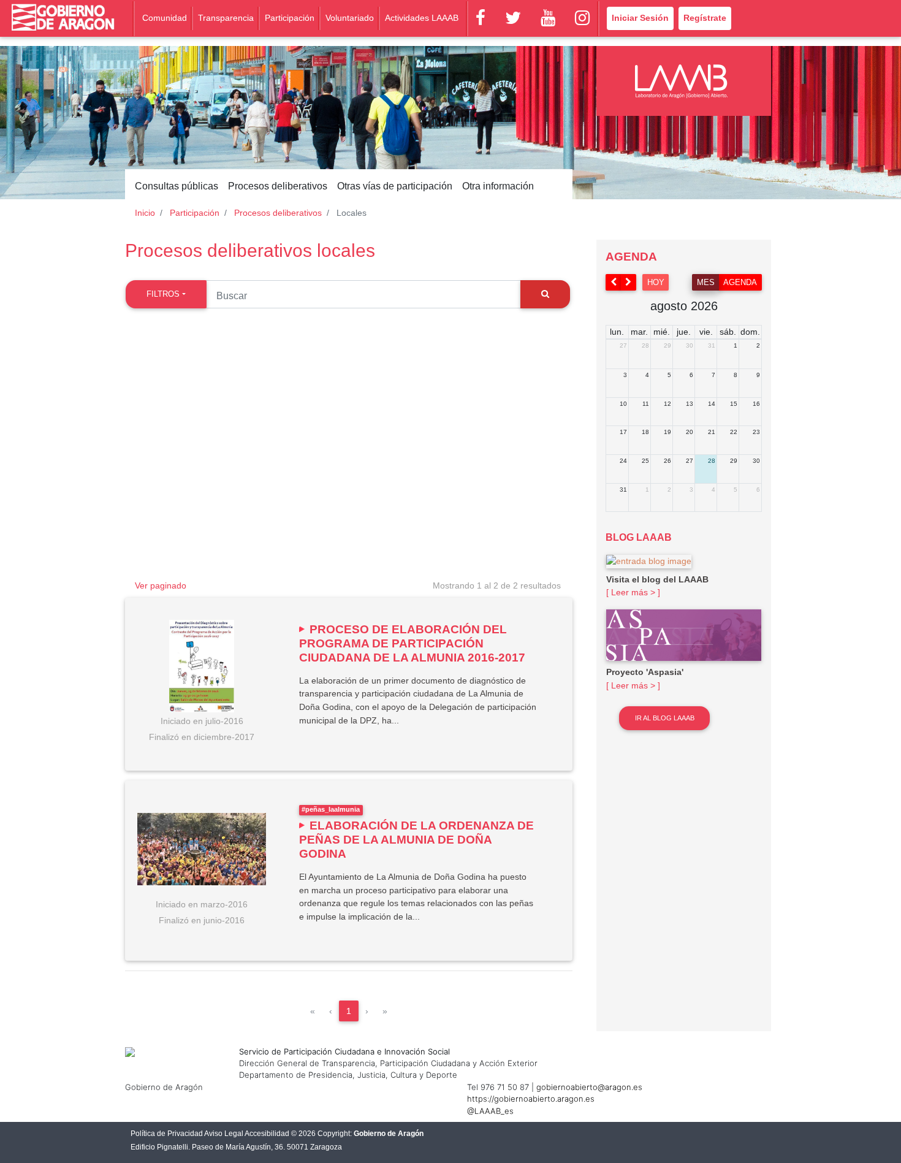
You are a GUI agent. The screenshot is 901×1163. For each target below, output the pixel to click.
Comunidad (164, 18)
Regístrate (704, 18)
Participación (289, 18)
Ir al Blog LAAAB (664, 718)
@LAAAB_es (490, 1111)
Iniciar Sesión (640, 18)
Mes (706, 282)
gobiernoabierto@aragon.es (589, 1087)
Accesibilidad (267, 1133)
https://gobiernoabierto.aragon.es (531, 1099)
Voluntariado (349, 18)
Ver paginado (160, 585)
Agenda (740, 282)
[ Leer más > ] (633, 592)
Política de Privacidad (167, 1133)
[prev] (614, 282)
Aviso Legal (223, 1133)
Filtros (163, 294)
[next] (629, 282)
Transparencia (226, 18)
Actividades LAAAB (421, 18)
